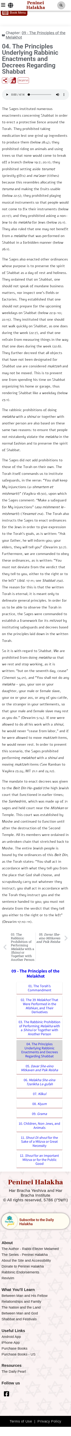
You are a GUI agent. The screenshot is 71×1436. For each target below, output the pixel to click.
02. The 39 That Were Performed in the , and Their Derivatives (39, 1006)
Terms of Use (21, 1421)
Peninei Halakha (35, 1182)
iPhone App (11, 1343)
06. (39, 1082)
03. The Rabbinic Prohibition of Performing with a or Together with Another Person (39, 1028)
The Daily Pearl (14, 1371)
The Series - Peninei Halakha (25, 1255)
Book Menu (18, 12)
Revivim (8, 1278)
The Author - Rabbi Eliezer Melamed (30, 1249)
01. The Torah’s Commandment (39, 988)
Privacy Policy (49, 1421)
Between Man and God (20, 1313)
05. (39, 1068)
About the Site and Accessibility (26, 1260)
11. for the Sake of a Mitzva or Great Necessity (39, 1141)
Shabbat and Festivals (19, 1319)
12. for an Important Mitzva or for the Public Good (39, 1159)
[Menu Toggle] (10, 5)
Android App (11, 1337)
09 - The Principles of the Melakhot (35, 35)
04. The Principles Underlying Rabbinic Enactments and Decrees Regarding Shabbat (39, 1050)
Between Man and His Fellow (25, 1296)
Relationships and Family (21, 1302)
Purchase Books (14, 1348)
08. (39, 1103)
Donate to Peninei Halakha (23, 1266)
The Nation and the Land (21, 1307)
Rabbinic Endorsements (20, 1272)
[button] (61, 5)
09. (39, 1113)
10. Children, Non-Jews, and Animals (39, 1125)
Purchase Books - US (19, 1354)
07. (39, 1094)
